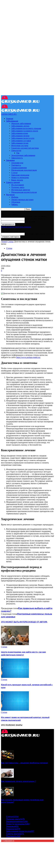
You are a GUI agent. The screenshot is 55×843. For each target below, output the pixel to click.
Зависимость (17, 158)
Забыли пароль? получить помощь (16, 227)
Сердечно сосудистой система (25, 148)
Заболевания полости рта (22, 138)
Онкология (16, 151)
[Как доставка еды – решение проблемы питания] (7, 758)
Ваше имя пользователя (35, 219)
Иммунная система (19, 146)
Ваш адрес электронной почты (38, 234)
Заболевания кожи (19, 133)
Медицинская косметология (24, 192)
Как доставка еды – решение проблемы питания (24, 763)
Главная (9, 119)
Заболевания (12, 121)
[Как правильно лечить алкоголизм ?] (7, 777)
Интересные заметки (20, 190)
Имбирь (14, 197)
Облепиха (15, 202)
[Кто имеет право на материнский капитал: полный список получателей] (15, 710)
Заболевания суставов (21, 141)
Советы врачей (13, 182)
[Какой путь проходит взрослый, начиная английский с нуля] (15, 677)
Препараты (16, 165)
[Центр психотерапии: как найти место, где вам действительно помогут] (15, 644)
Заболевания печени (20, 136)
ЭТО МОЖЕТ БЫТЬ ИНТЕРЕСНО (16, 622)
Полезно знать (17, 187)
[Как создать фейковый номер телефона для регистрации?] (7, 795)
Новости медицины (20, 178)
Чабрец (14, 205)
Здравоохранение (19, 168)
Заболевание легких (20, 126)
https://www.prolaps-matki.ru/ (28, 357)
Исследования (17, 185)
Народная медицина (20, 175)
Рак (17, 153)
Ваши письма (17, 180)
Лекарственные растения (22, 200)
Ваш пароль (30, 221)
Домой (4, 241)
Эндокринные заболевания (23, 155)
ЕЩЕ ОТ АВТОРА (39, 622)
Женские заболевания (21, 124)
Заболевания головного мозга (24, 131)
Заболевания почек (19, 143)
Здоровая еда (17, 163)
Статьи (14, 173)
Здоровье (10, 160)
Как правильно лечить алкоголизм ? (18, 781)
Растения (10, 195)
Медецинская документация (24, 170)
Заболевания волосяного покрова (26, 128)
